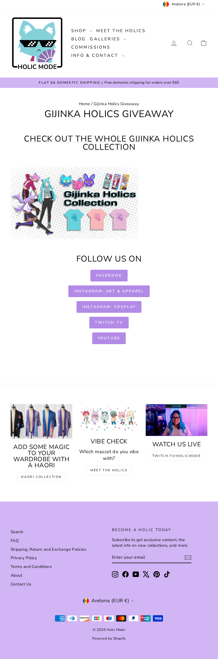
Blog (78, 39)
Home (84, 103)
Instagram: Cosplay (109, 306)
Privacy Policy (24, 557)
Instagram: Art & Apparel (109, 291)
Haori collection (41, 477)
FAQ (15, 540)
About (16, 575)
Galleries (106, 39)
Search (17, 531)
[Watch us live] (176, 420)
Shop (79, 31)
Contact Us (21, 584)
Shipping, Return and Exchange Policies (48, 549)
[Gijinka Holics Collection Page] (109, 203)
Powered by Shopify (109, 638)
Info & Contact (95, 55)
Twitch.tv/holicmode (176, 456)
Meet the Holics (121, 31)
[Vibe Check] (109, 418)
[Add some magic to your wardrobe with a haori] (41, 421)
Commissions (91, 47)
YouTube (109, 338)
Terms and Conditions (31, 566)
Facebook (109, 275)
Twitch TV (109, 322)
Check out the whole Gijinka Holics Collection (109, 143)
